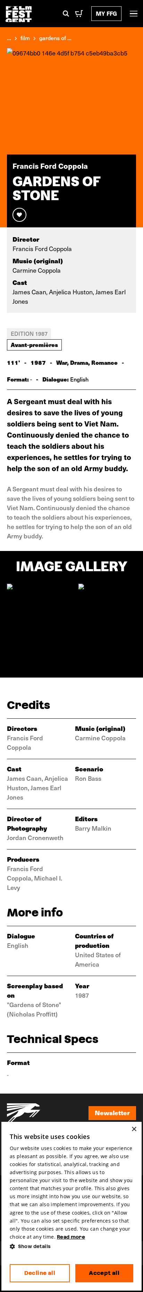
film (25, 37)
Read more (71, 1237)
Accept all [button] (104, 1273)
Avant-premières (34, 344)
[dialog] (71, 1206)
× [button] (133, 1129)
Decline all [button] (39, 1273)
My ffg (106, 13)
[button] (71, 1246)
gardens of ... (55, 37)
